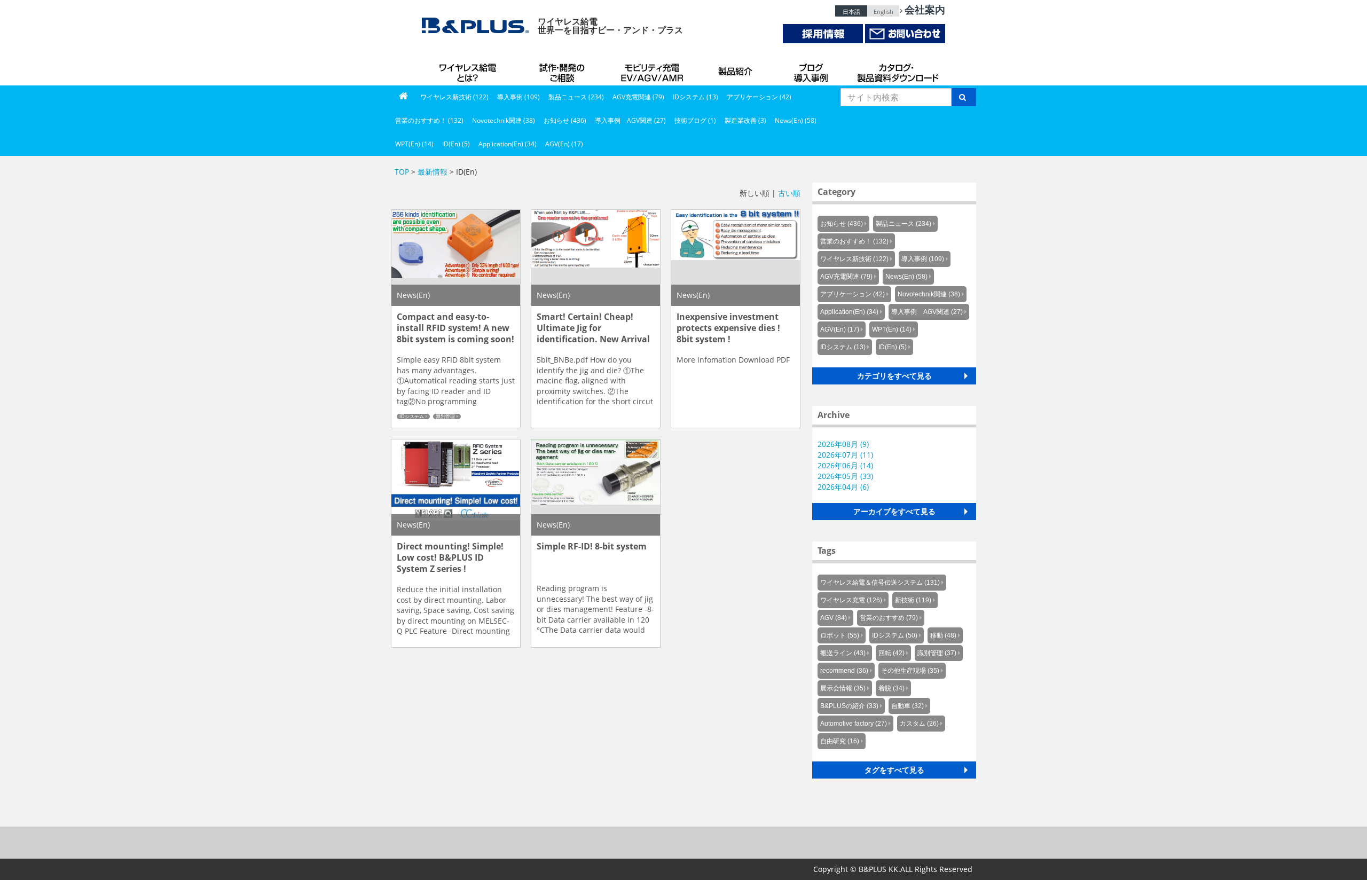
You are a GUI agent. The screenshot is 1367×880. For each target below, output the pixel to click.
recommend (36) (844, 670)
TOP (402, 172)
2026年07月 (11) (845, 455)
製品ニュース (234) (576, 96)
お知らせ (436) (565, 120)
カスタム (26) (919, 723)
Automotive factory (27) (853, 723)
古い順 (789, 193)
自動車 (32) (907, 706)
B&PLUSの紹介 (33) (849, 706)
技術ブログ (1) (695, 120)
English (883, 11)
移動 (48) (943, 635)
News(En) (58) (795, 120)
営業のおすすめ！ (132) (429, 120)
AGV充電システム (654, 69)
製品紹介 (737, 69)
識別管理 (445, 416)
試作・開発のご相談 (563, 69)
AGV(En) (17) (564, 143)
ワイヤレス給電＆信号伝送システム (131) (880, 582)
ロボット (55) (839, 635)
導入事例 (811, 69)
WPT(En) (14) (414, 143)
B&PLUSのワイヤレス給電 (470, 69)
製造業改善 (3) (745, 120)
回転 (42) (891, 653)
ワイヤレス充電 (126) (851, 600)
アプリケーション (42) (759, 96)
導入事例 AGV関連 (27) (630, 120)
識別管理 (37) (936, 653)
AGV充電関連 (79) (638, 96)
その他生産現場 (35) (910, 670)
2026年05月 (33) (845, 476)
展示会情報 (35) (843, 688)
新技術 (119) (913, 600)
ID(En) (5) (456, 143)
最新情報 (432, 172)
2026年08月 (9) (843, 444)
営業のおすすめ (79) (889, 618)
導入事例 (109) (518, 96)
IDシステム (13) (695, 96)
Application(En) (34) (507, 143)
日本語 (851, 11)
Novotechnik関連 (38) (503, 120)
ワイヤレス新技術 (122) (454, 96)
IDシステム (411, 416)
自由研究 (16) (839, 741)
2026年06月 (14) (845, 465)
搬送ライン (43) (843, 653)
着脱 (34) (891, 688)
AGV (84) (833, 618)
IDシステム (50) (894, 635)
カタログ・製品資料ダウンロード (897, 69)
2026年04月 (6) (843, 487)
